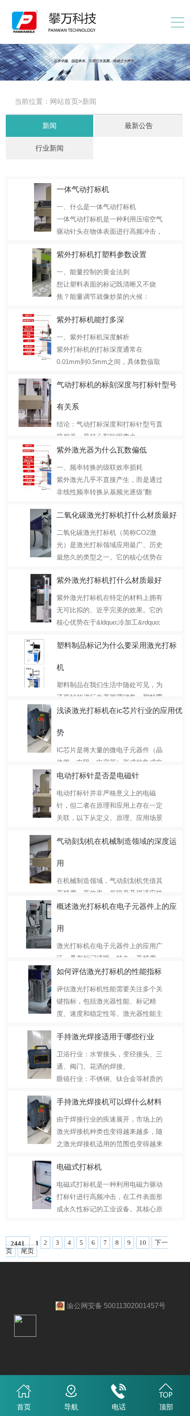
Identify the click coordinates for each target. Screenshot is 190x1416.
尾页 (27, 1250)
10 (142, 1242)
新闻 (49, 125)
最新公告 (139, 125)
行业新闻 (49, 148)
